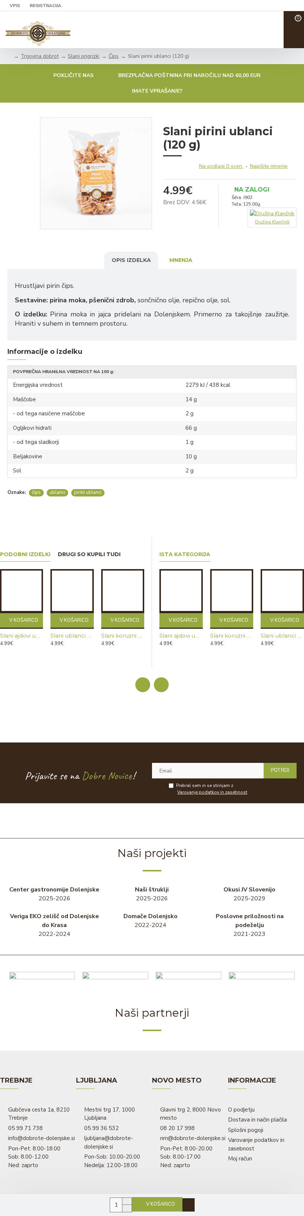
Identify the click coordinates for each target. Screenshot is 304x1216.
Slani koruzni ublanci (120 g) (122, 635)
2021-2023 (250, 925)
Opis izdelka (131, 260)
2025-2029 (249, 894)
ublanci (57, 492)
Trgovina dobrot (40, 56)
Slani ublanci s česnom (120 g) (71, 635)
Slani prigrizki (83, 56)
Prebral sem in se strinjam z (211, 789)
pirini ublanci (88, 492)
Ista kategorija (184, 554)
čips (36, 492)
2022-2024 (54, 925)
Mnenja (180, 260)
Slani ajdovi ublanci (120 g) (21, 635)
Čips (114, 56)
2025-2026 (54, 894)
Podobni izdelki (25, 554)
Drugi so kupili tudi (89, 554)
